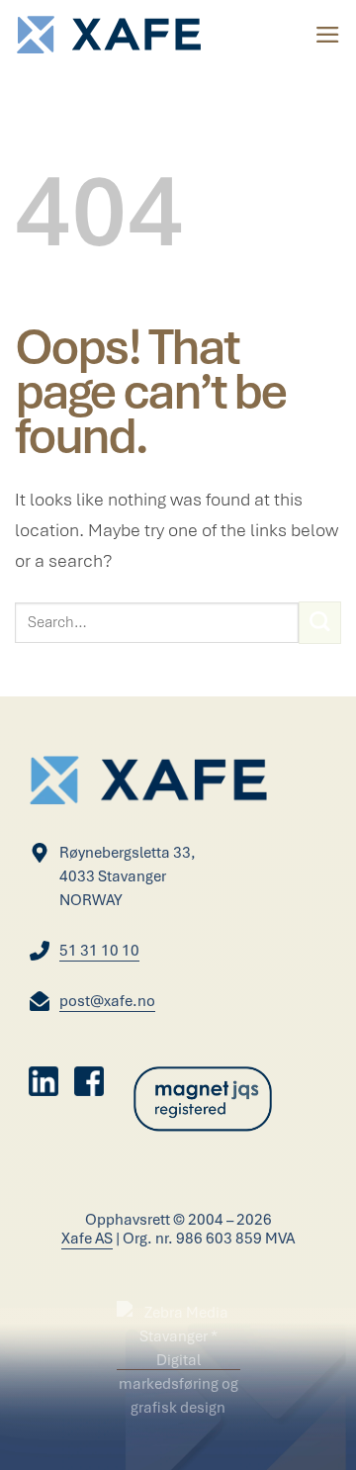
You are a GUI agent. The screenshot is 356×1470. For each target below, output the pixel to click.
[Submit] (320, 622)
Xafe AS (87, 1238)
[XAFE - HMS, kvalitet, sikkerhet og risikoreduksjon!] (109, 35)
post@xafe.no (107, 1001)
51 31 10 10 (99, 951)
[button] (327, 34)
